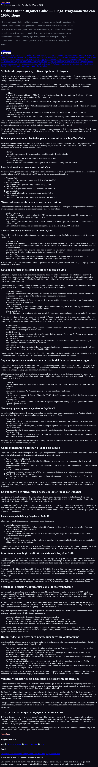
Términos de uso (15, 754)
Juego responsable (53, 754)
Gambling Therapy (12, 744)
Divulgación (27, 754)
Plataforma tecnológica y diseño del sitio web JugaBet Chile (24, 62)
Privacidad (5, 754)
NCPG (41, 744)
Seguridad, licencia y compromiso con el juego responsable (70, 62)
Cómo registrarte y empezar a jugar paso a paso (19, 60)
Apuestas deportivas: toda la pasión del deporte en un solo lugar (72, 57)
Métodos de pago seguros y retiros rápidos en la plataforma (23, 55)
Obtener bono (6, 51)
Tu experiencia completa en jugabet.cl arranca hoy (27, 66)
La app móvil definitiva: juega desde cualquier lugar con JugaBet (63, 60)
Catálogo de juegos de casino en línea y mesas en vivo (26, 57)
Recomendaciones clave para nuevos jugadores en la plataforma (25, 64)
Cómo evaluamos (38, 754)
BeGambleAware (29, 744)
